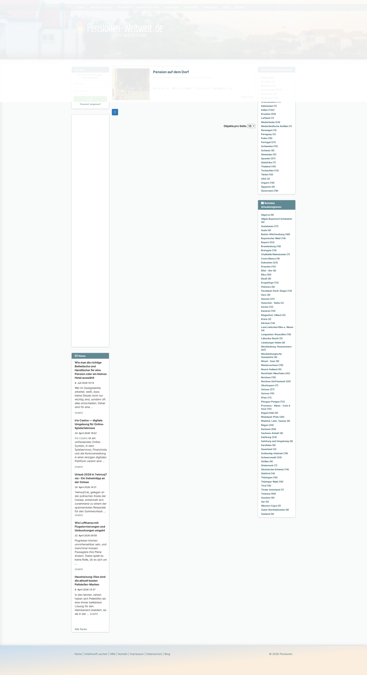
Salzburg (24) (269, 437)
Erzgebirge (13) (270, 282)
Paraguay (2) (268, 134)
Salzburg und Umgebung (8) (277, 441)
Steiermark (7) (269, 465)
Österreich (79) (269, 190)
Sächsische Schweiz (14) (275, 469)
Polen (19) (266, 138)
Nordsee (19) (268, 377)
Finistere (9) (268, 286)
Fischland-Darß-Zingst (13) (276, 290)
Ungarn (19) (267, 182)
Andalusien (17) (269, 226)
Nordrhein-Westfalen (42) (275, 373)
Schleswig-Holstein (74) (274, 453)
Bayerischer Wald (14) (273, 238)
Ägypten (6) (268, 186)
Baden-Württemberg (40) (275, 234)
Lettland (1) (267, 118)
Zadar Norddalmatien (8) (275, 509)
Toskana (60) (268, 493)
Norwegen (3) (269, 130)
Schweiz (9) (267, 150)
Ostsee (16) (267, 393)
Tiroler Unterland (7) (272, 489)
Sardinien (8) (268, 445)
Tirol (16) (266, 485)
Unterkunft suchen (95, 654)
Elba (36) (266, 274)
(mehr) (79, 412)
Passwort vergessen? (90, 104)
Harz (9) (265, 294)
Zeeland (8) (267, 513)
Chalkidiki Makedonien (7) (275, 254)
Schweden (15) (269, 146)
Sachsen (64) (268, 429)
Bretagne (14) (269, 250)
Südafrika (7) (268, 162)
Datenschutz (154, 654)
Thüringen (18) (269, 477)
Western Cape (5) (271, 505)
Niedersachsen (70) (272, 365)
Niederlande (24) (270, 122)
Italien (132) (267, 109)
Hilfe (112, 654)
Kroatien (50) (268, 113)
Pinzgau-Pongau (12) (273, 401)
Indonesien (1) (269, 105)
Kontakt (122, 654)
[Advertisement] (91, 174)
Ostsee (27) (267, 389)
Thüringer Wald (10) (272, 481)
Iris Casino (81, 438)
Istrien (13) (267, 306)
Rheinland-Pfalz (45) (272, 416)
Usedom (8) (267, 497)
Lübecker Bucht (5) (272, 338)
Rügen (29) (267, 425)
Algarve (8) (267, 214)
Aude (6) (266, 230)
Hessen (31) (268, 298)
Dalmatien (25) (269, 262)
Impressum (137, 654)
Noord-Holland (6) (271, 369)
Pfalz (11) (266, 397)
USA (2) (265, 178)
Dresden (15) (268, 266)
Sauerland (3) (268, 449)
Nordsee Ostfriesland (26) (276, 381)
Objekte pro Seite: (235, 126)
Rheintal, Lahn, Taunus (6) (275, 420)
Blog (167, 654)
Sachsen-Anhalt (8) (272, 433)
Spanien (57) (268, 158)
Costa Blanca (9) (270, 258)
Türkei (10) (267, 174)
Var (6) (265, 501)
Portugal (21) (268, 142)
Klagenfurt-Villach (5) (273, 315)
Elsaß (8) (266, 278)
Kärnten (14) (268, 323)
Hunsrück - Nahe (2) (272, 302)
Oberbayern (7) (269, 385)
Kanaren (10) (268, 310)
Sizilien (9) (267, 461)
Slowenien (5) (268, 154)
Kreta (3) (266, 319)
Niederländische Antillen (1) (276, 126)
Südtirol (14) (268, 473)
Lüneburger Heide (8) (273, 342)
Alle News (81, 629)
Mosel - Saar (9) (270, 361)
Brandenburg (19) (271, 246)
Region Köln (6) (269, 412)
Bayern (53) (267, 242)
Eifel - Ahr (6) (268, 270)
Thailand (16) (268, 166)
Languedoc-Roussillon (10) (276, 334)
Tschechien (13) (270, 170)
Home (78, 654)
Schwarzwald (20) (271, 457)
